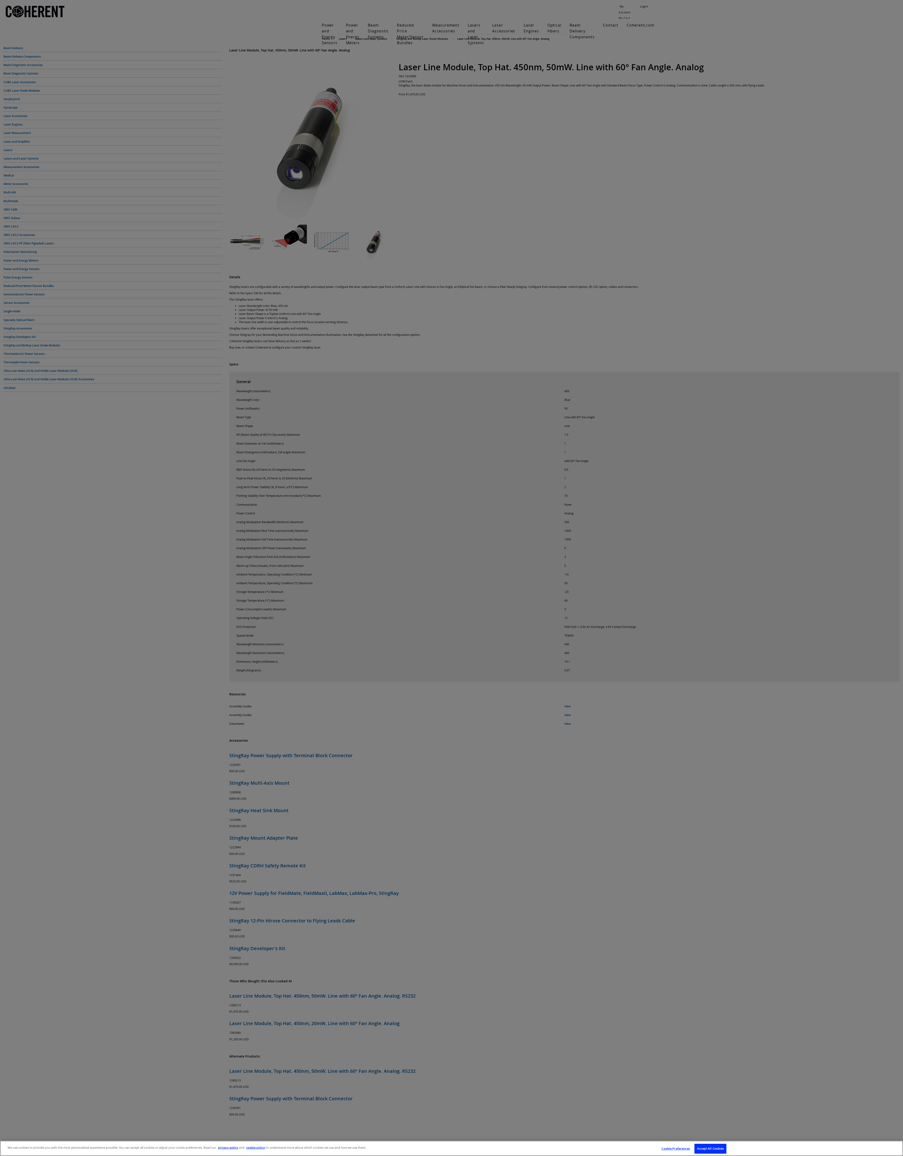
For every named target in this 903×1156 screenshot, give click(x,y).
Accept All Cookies (710, 1148)
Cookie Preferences (675, 1148)
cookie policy (255, 1147)
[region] (451, 1148)
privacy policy (228, 1147)
